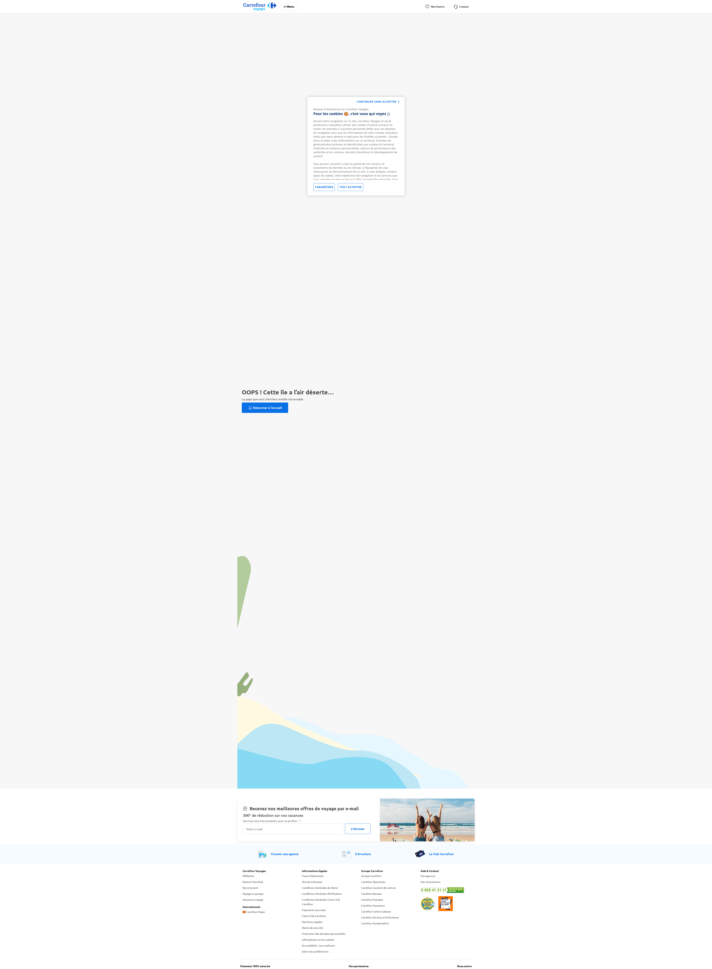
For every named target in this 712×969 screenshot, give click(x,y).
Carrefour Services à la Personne (380, 917)
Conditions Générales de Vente (320, 887)
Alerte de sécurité (312, 927)
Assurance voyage (253, 899)
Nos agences (428, 875)
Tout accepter (350, 187)
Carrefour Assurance (373, 905)
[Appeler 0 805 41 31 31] (445, 890)
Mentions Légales (312, 921)
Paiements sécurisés (314, 910)
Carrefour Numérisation (375, 923)
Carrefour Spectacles (373, 881)
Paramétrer (324, 187)
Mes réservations (430, 881)
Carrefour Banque (371, 893)
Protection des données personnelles (323, 933)
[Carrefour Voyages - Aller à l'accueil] (259, 6)
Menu (290, 6)
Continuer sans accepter (376, 101)
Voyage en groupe (253, 893)
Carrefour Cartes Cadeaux (376, 911)
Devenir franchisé (253, 881)
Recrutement (250, 887)
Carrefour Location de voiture (378, 887)
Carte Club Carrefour (314, 916)
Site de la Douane (312, 881)
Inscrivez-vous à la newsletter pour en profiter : (272, 821)
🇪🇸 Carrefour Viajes (254, 911)
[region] (356, 146)
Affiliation (248, 875)
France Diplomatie (313, 875)
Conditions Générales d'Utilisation (322, 893)
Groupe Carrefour (371, 875)
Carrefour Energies (372, 899)
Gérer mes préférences (315, 951)
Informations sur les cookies (318, 939)
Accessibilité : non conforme (318, 945)
